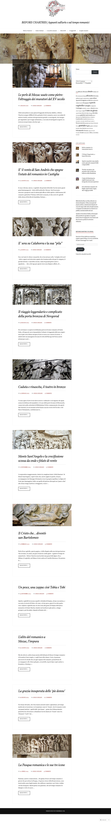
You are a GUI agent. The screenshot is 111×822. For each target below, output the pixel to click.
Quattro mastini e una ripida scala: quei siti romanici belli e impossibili (90, 163)
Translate (88, 83)
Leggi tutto (22, 127)
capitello (80, 105)
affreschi (89, 96)
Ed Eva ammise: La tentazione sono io (87, 148)
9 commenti (49, 467)
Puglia (88, 126)
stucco (88, 128)
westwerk (77, 134)
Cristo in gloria (91, 110)
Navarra (78, 123)
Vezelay (77, 132)
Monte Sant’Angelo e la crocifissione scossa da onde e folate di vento (40, 458)
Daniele (80, 113)
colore (77, 111)
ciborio (97, 108)
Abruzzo (85, 92)
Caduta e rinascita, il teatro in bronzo (42, 387)
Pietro (77, 126)
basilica (81, 103)
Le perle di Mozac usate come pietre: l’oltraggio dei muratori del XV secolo (41, 97)
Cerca (77, 69)
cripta (83, 111)
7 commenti (48, 648)
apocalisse (93, 98)
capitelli (92, 103)
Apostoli (78, 100)
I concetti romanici (52, 31)
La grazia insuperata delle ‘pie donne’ (41, 691)
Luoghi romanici (83, 31)
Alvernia (95, 96)
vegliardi (90, 130)
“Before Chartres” (27, 31)
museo (90, 121)
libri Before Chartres (90, 117)
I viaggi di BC (72, 31)
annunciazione (86, 98)
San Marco (78, 128)
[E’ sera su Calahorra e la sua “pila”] (42, 236)
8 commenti (47, 250)
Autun (77, 103)
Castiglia (87, 106)
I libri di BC (63, 31)
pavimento (87, 123)
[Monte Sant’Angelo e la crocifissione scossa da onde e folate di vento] (42, 449)
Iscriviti (80, 249)
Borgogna (86, 103)
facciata (95, 113)
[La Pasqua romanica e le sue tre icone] (42, 757)
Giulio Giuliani (39, 31)
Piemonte (96, 123)
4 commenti (47, 105)
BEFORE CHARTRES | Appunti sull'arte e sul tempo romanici (55, 23)
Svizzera (91, 128)
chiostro (92, 108)
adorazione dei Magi (82, 96)
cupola (77, 113)
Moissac (92, 119)
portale (82, 125)
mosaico (83, 121)
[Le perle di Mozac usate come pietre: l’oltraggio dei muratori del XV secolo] (42, 87)
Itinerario (78, 117)
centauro (88, 108)
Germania (78, 115)
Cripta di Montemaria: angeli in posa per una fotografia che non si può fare (90, 180)
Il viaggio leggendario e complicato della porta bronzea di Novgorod (40, 314)
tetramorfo (80, 130)
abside (90, 91)
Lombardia (79, 119)
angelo (81, 98)
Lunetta (85, 119)
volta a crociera (93, 133)
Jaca (81, 117)
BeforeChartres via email (84, 231)
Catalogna (79, 108)
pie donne (91, 123)
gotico (94, 115)
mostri (86, 121)
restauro (95, 126)
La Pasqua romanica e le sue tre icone (41, 765)
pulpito (91, 126)
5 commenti (48, 393)
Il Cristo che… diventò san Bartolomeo (32, 535)
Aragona (84, 100)
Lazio (83, 117)
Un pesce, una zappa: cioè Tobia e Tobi (41, 587)
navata (83, 123)
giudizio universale (86, 115)
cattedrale (84, 108)
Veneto (93, 130)
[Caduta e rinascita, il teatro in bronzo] (42, 379)
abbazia (80, 92)
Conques (80, 111)
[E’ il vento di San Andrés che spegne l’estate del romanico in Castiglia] (42, 162)
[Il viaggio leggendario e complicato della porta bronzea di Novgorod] (42, 304)
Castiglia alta (93, 106)
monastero (78, 121)
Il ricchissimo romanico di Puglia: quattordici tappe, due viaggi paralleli (89, 188)
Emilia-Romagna (89, 113)
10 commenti (48, 697)
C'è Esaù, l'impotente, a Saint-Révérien (88, 155)
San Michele (83, 128)
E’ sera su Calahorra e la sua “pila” (40, 243)
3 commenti (47, 180)
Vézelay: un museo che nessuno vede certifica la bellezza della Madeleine (89, 171)
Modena (89, 119)
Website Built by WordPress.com (55, 811)
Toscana (86, 131)
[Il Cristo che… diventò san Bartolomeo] (42, 526)
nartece (93, 121)
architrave (90, 100)
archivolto (95, 100)
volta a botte (86, 132)
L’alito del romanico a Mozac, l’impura (31, 639)
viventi (82, 133)
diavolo (84, 113)
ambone (78, 98)
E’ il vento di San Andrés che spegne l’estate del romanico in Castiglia (40, 172)
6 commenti (47, 322)
